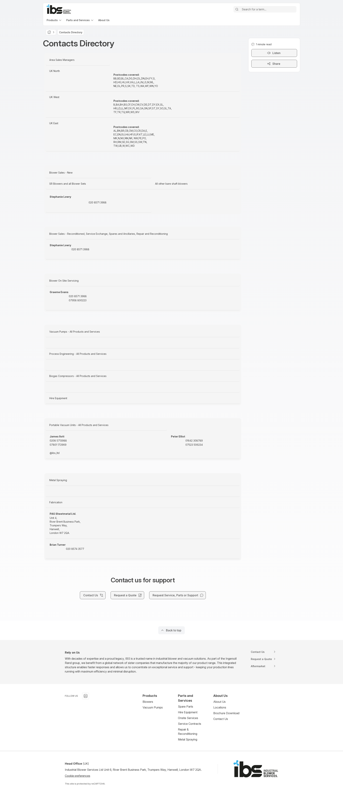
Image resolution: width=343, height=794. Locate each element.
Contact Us (220, 719)
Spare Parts (185, 706)
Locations (219, 707)
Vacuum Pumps (153, 707)
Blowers (148, 701)
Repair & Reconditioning (187, 731)
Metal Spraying (187, 739)
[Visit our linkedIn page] (85, 696)
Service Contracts (189, 723)
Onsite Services (188, 718)
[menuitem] (54, 20)
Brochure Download (226, 713)
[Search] (237, 9)
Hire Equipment (187, 712)
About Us (219, 701)
